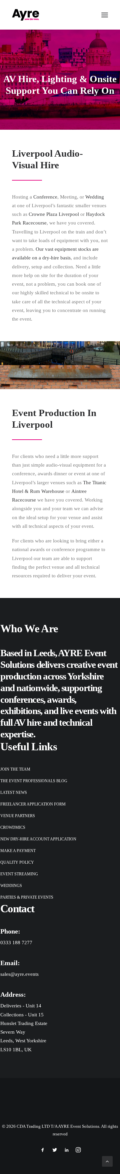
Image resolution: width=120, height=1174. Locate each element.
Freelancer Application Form (33, 804)
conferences (21, 699)
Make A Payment (18, 850)
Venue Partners (17, 815)
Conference (45, 197)
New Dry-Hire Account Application (38, 839)
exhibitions (20, 710)
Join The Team (15, 769)
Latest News (13, 792)
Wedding (94, 197)
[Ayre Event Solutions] (25, 15)
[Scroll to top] (107, 1160)
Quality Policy (17, 862)
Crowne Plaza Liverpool (54, 214)
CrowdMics (12, 827)
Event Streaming (19, 874)
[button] (104, 15)
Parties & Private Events (26, 897)
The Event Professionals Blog (33, 781)
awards (60, 699)
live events (79, 710)
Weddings (11, 885)
